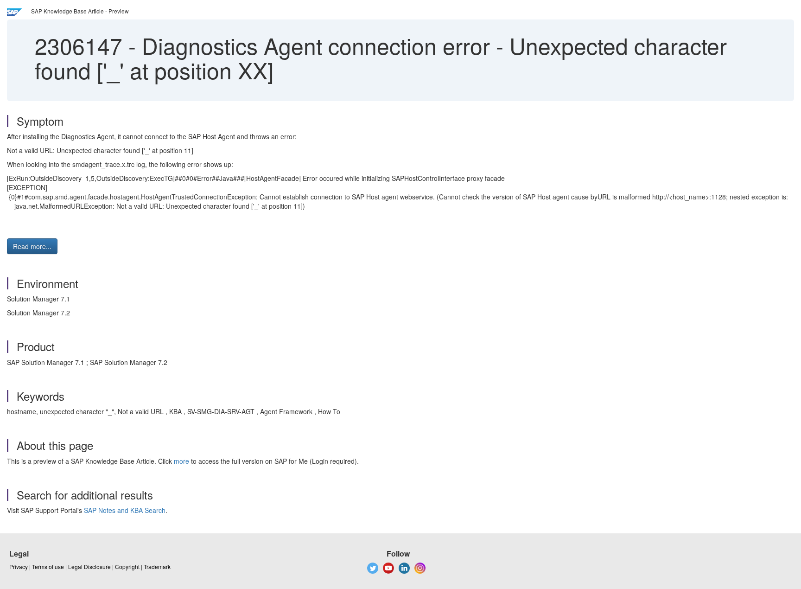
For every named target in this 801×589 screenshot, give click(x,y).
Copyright (127, 566)
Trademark (157, 566)
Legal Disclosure (89, 566)
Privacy (18, 566)
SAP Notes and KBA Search (124, 510)
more (181, 461)
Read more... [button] (32, 246)
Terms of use (48, 566)
